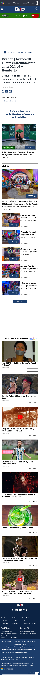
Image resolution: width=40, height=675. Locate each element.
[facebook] (24, 610)
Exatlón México (8, 101)
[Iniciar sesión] (37, 3)
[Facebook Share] (3, 91)
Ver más (20, 301)
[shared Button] (10, 91)
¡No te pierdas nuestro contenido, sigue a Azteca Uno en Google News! (20, 114)
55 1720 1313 (24, 633)
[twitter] (13, 610)
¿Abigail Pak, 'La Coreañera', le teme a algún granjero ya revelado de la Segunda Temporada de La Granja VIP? (29, 269)
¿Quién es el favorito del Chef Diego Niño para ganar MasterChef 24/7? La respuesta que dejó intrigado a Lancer (28, 252)
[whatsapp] (27, 610)
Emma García (9, 87)
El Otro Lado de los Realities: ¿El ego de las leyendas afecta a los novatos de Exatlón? (18, 154)
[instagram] (16, 610)
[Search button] (36, 9)
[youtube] (20, 610)
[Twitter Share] (6, 91)
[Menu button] (3, 9)
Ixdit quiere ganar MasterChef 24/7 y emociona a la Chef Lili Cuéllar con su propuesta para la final (28, 218)
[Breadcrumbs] (6, 52)
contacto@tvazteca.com (27, 631)
